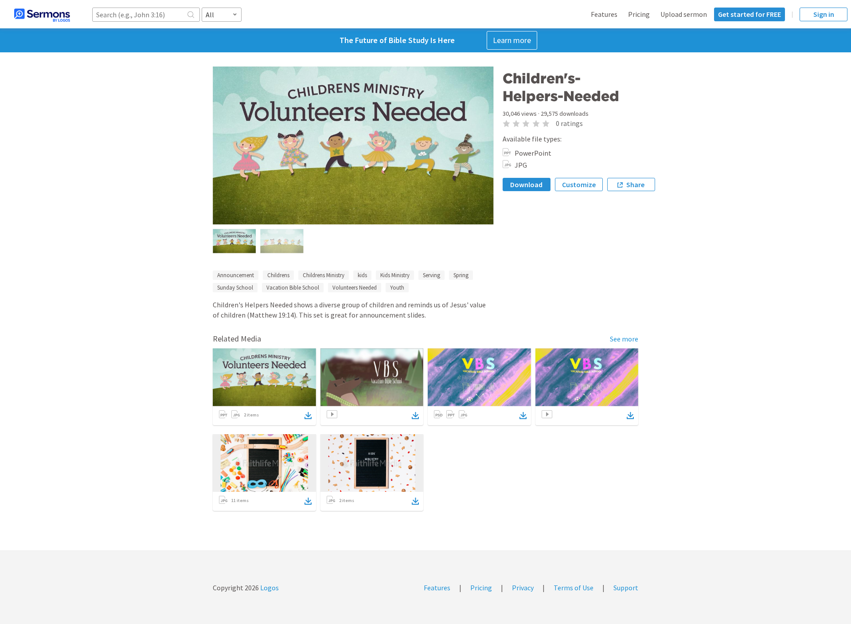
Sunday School (235, 287)
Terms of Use (573, 587)
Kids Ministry (395, 275)
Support (625, 587)
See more (624, 338)
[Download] (308, 415)
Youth (397, 287)
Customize (579, 184)
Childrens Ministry (323, 275)
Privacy (523, 587)
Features (604, 14)
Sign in (823, 14)
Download (526, 184)
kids (362, 275)
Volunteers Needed (354, 287)
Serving (431, 275)
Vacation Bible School (292, 287)
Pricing (639, 14)
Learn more (512, 40)
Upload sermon (683, 14)
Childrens (278, 275)
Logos (269, 587)
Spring (460, 275)
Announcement (235, 275)
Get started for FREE (749, 14)
